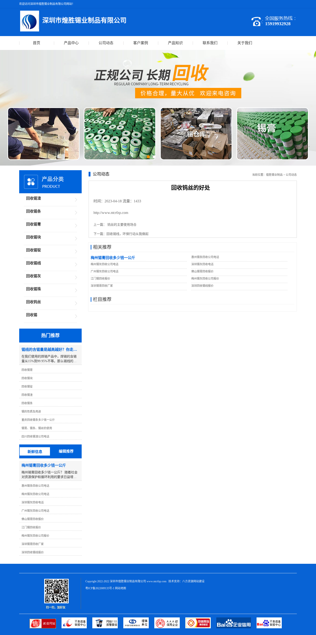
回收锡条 (33, 211)
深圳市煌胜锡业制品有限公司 (128, 581)
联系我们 (210, 43)
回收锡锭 (33, 250)
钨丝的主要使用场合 (121, 224)
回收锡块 (33, 237)
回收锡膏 (33, 224)
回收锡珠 (33, 289)
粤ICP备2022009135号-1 (99, 588)
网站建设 (198, 581)
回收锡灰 (33, 276)
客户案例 (140, 43)
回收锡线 (33, 263)
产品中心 (71, 43)
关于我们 (244, 43)
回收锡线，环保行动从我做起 (127, 234)
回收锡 (31, 315)
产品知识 (175, 43)
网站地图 (120, 588)
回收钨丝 (33, 302)
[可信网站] (200, 627)
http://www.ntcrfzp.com (110, 213)
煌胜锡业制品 (274, 174)
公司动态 (106, 43)
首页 (36, 43)
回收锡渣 (33, 198)
